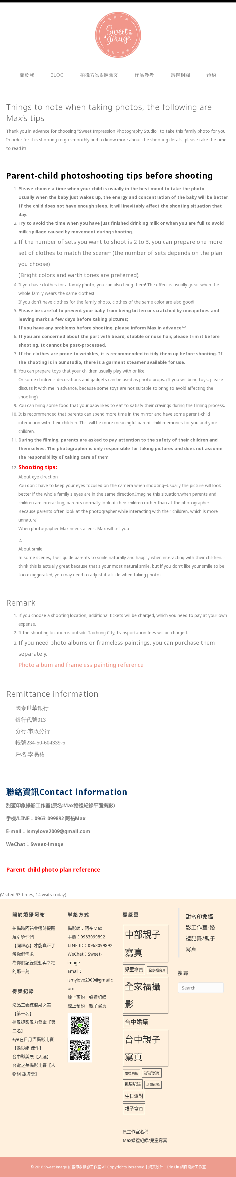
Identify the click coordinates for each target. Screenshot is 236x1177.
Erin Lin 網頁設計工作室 (186, 1167)
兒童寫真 (134, 969)
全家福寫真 (157, 970)
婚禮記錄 (97, 997)
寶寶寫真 (152, 1073)
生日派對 (134, 1096)
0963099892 (93, 937)
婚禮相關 (180, 75)
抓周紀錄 (133, 1084)
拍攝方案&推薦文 (99, 75)
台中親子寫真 (142, 1048)
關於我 (27, 75)
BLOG (57, 75)
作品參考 (144, 75)
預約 (211, 75)
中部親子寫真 (142, 943)
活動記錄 (153, 1084)
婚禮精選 (131, 1073)
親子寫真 (97, 1006)
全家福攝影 (142, 995)
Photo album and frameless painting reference (81, 664)
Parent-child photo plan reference (53, 869)
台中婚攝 (136, 1022)
